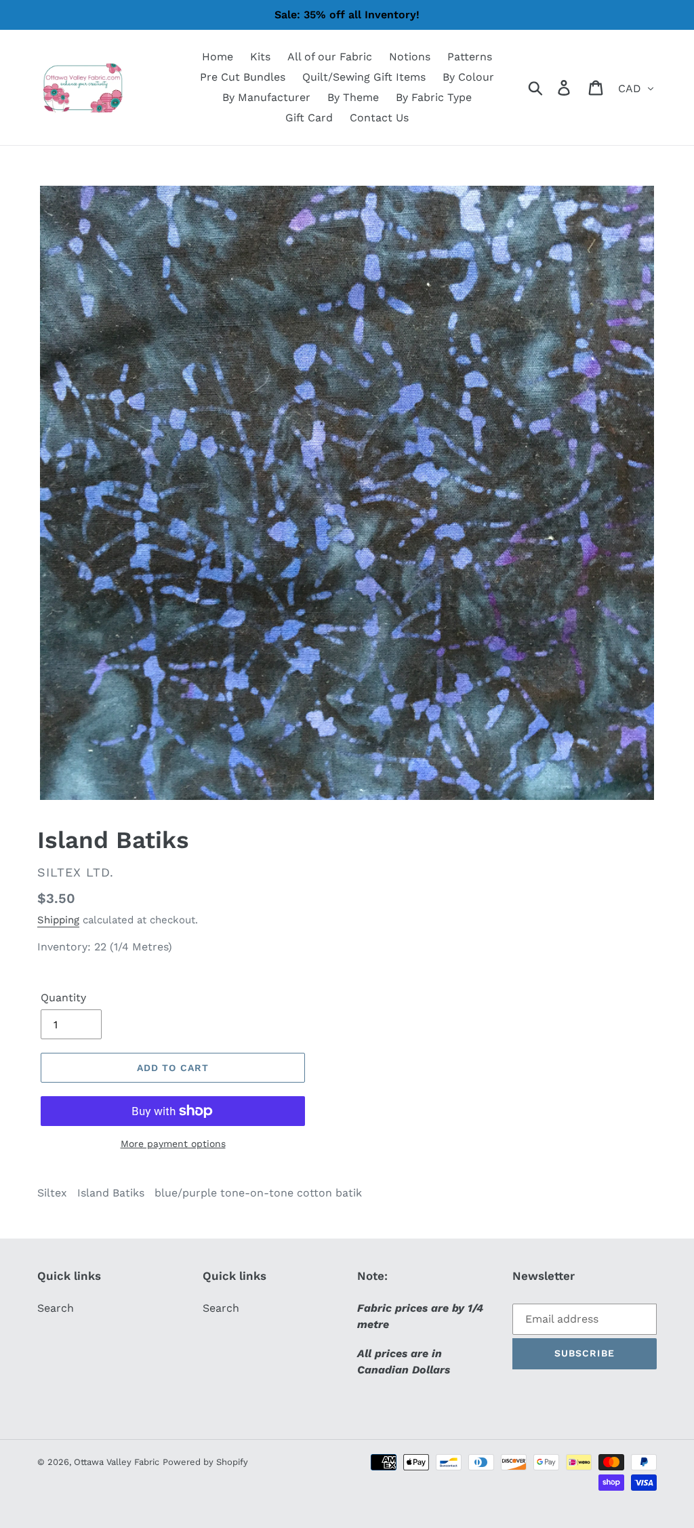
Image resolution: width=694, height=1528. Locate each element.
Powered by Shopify (205, 1462)
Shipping (58, 920)
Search (55, 1308)
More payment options (173, 1143)
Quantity (63, 997)
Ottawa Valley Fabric (116, 1462)
